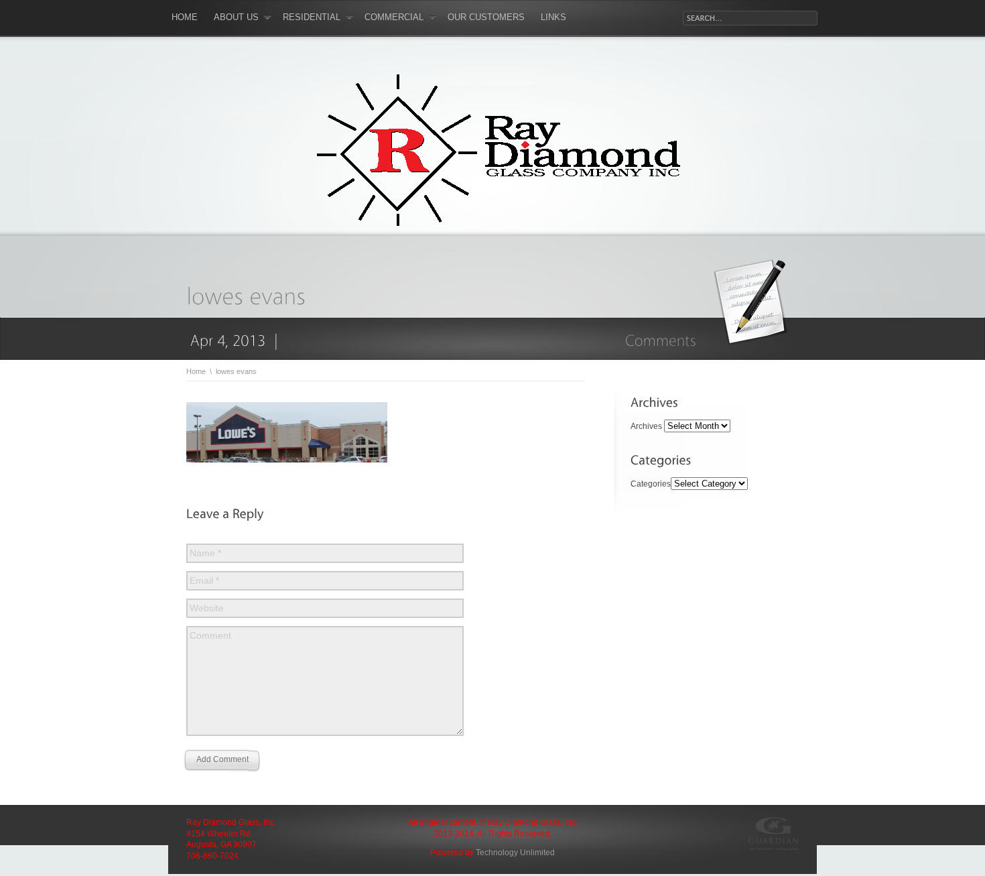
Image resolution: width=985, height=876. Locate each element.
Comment (210, 635)
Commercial (394, 17)
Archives (646, 426)
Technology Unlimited (515, 852)
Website (207, 608)
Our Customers (486, 17)
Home (185, 17)
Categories (651, 484)
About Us (236, 17)
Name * (205, 553)
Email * (204, 580)
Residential (311, 17)
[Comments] (660, 340)
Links (553, 17)
